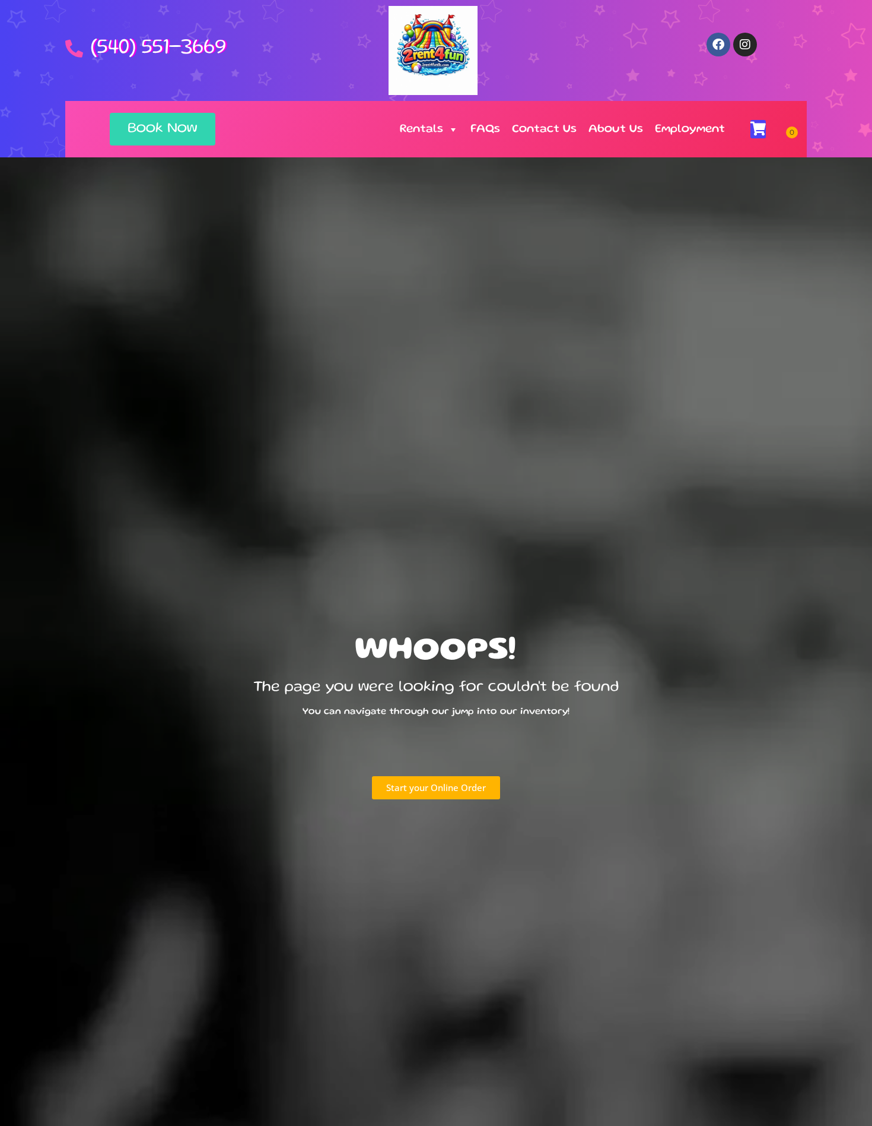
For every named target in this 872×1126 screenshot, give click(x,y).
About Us (615, 129)
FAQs (485, 129)
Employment (690, 129)
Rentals (421, 129)
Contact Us (544, 129)
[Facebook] (718, 44)
